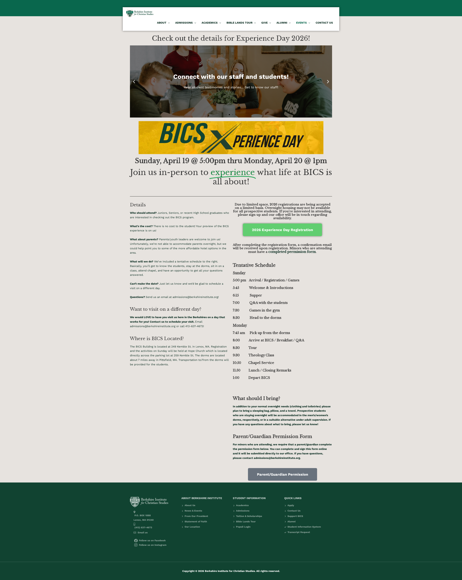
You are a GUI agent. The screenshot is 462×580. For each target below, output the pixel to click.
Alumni (281, 22)
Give (264, 22)
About (161, 22)
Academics (210, 22)
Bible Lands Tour (239, 22)
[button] (226, 114)
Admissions (184, 22)
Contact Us (324, 22)
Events (301, 22)
